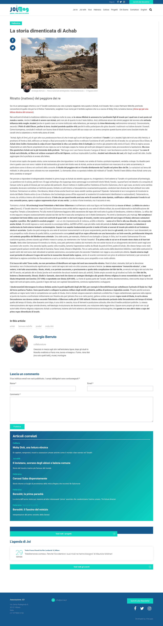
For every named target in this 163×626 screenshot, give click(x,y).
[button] (63, 358)
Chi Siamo (124, 10)
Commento (15, 394)
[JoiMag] (19, 10)
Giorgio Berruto (45, 337)
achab (12, 326)
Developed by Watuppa (144, 619)
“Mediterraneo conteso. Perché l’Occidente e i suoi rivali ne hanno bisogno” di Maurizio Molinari (68, 554)
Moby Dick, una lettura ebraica (30, 447)
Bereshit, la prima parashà (28, 494)
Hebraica (97, 10)
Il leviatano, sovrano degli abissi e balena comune (41, 463)
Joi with (82, 10)
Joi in (75, 10)
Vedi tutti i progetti (63, 534)
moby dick (49, 326)
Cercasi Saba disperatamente (30, 478)
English (144, 10)
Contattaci (134, 10)
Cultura (106, 10)
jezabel (39, 326)
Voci (90, 10)
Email (90, 383)
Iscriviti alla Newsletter (141, 2)
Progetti (114, 10)
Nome (13, 383)
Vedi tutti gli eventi (81, 567)
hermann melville (25, 326)
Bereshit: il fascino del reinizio (30, 509)
